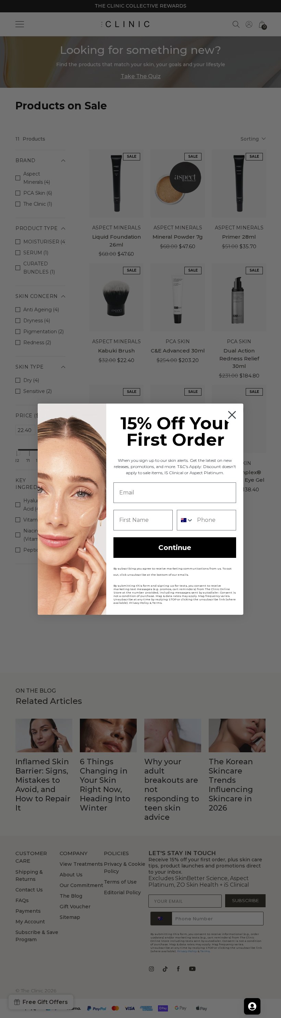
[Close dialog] (232, 414)
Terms (157, 602)
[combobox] (185, 520)
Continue (174, 547)
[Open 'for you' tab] (252, 1006)
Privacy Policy (139, 602)
